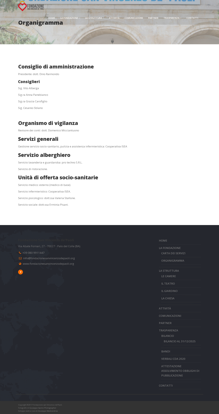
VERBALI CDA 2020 (173, 359)
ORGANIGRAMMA (172, 260)
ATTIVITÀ (114, 17)
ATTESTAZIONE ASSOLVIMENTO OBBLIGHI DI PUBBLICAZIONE (180, 370)
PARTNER (153, 17)
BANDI (165, 351)
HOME (51, 17)
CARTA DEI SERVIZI (173, 253)
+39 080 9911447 (33, 253)
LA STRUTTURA (93, 17)
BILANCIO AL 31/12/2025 (180, 341)
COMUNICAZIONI (134, 17)
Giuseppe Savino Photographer (42, 408)
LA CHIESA (167, 298)
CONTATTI (192, 17)
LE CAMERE (168, 276)
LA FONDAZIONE (69, 17)
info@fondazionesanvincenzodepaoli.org (49, 258)
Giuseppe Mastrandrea (48, 411)
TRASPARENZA (171, 17)
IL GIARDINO (169, 291)
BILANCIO (167, 336)
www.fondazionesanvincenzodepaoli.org (48, 263)
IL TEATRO (168, 283)
